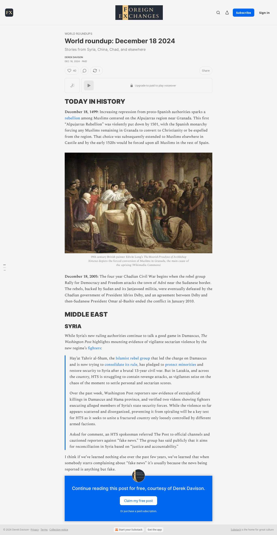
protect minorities (180, 365)
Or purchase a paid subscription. (138, 511)
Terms (44, 529)
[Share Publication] (227, 13)
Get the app (155, 529)
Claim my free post (138, 500)
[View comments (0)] (85, 71)
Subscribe (243, 13)
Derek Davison (74, 57)
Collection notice (58, 529)
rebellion (72, 118)
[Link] (59, 101)
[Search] (218, 13)
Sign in (264, 13)
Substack (236, 529)
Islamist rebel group (133, 358)
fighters (94, 348)
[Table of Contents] (4, 267)
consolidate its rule (121, 365)
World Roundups (78, 33)
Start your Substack (130, 529)
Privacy (35, 529)
